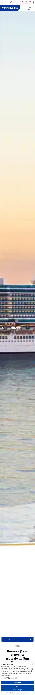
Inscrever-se (14, 2)
